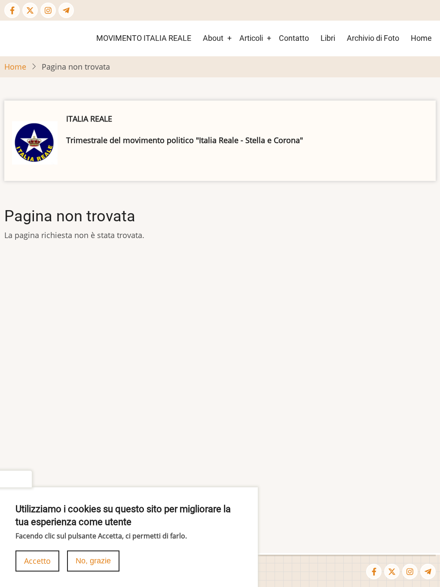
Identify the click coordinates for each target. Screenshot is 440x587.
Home (421, 38)
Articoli (251, 38)
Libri (328, 38)
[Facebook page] (12, 10)
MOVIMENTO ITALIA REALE (143, 38)
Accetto (37, 561)
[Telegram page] (66, 10)
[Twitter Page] (30, 10)
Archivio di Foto (373, 38)
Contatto (294, 38)
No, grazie (93, 560)
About (213, 38)
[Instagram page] (48, 10)
